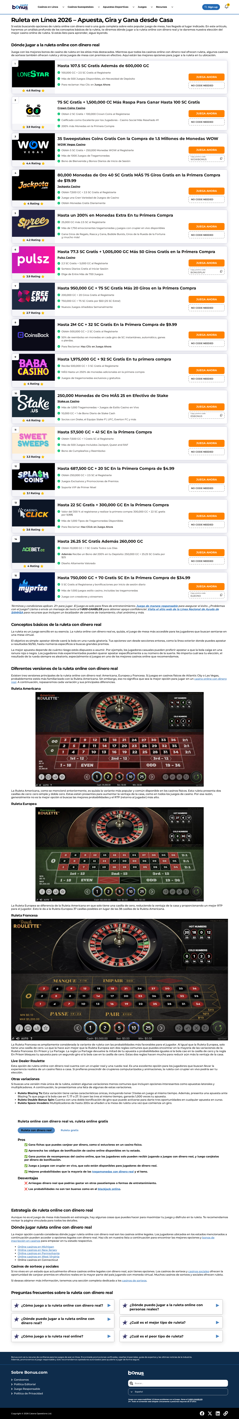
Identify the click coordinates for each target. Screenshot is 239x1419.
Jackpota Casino (68, 186)
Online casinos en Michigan (36, 1246)
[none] (178, 1391)
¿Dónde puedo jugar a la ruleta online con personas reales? (166, 1307)
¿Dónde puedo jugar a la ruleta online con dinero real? (57, 1321)
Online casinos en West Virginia (38, 1256)
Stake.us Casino (68, 401)
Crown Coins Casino (71, 108)
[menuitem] (178, 1391)
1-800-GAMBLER (195, 1399)
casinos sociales (198, 1271)
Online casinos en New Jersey (37, 1250)
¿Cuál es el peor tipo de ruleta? (156, 1336)
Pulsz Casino (66, 257)
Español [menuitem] (139, 1392)
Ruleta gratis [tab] (70, 1130)
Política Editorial (25, 1384)
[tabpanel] (119, 1165)
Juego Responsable (27, 1388)
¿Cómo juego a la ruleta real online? (52, 1336)
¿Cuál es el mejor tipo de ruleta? (158, 1322)
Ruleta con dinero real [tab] (36, 1130)
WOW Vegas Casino (71, 144)
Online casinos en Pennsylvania (39, 1253)
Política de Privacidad (28, 1393)
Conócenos (21, 1379)
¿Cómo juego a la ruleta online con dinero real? (62, 1305)
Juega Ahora (206, 77)
